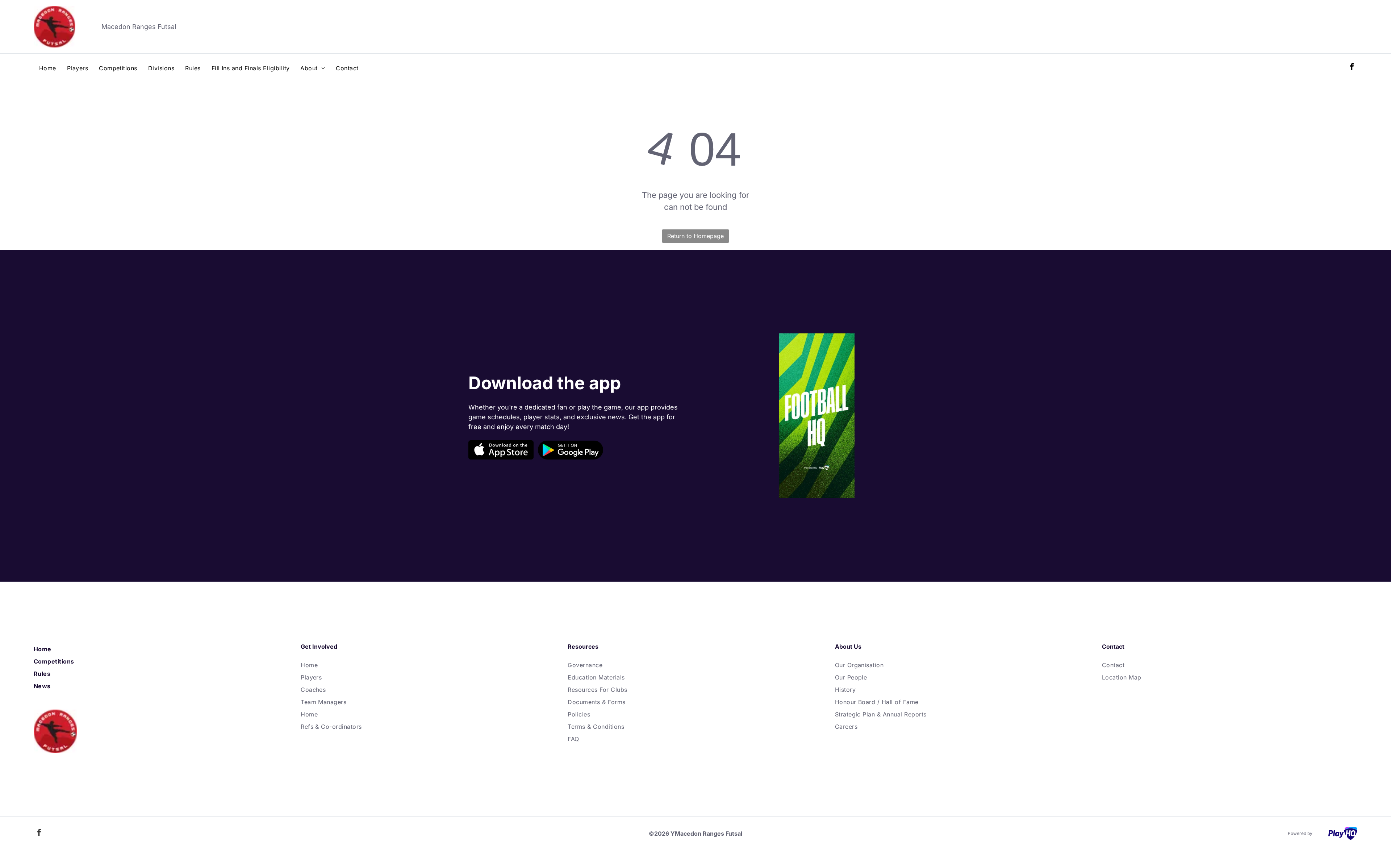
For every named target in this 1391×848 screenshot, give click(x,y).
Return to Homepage (695, 236)
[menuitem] (48, 68)
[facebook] (1351, 67)
